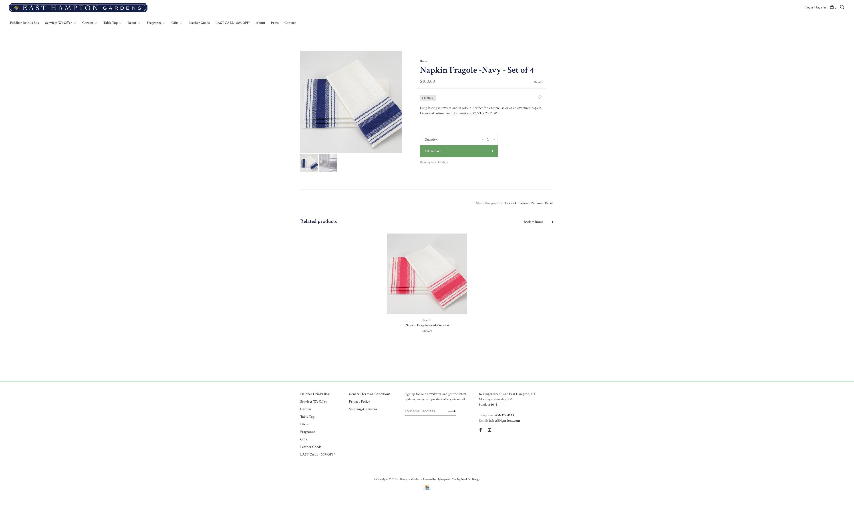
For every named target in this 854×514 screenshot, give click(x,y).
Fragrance (154, 22)
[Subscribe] (450, 411)
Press (275, 22)
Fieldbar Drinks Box (24, 22)
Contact (290, 22)
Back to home (533, 222)
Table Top (110, 22)
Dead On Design (470, 479)
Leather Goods (199, 22)
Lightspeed (443, 479)
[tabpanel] (351, 102)
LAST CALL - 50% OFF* (233, 22)
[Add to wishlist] (540, 97)
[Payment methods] (427, 489)
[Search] (842, 8)
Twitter (524, 203)
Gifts (174, 22)
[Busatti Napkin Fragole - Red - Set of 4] (427, 274)
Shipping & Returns (363, 409)
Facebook (511, 203)
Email (549, 203)
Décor (132, 22)
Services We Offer (58, 22)
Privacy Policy (359, 401)
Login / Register (816, 8)
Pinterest (537, 203)
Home (423, 61)
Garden (87, 22)
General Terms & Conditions (369, 394)
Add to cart (432, 151)
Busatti (538, 82)
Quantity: (431, 139)
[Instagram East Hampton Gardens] (489, 430)
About (260, 22)
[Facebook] (480, 430)
